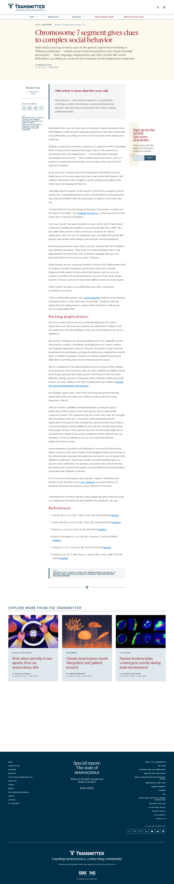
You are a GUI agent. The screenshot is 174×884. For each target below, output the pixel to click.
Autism (25, 119)
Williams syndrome (61, 576)
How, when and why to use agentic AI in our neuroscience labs (32, 663)
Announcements (158, 786)
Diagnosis (35, 121)
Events (11, 796)
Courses (12, 800)
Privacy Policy (159, 811)
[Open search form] (158, 7)
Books (11, 788)
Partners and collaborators (152, 769)
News (32, 17)
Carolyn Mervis (91, 298)
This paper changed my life (20, 777)
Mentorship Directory (156, 783)
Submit (150, 158)
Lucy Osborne (87, 482)
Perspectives (53, 17)
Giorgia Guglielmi (132, 674)
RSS (164, 794)
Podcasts (12, 781)
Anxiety (41, 118)
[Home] (87, 853)
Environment (71, 653)
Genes (31, 123)
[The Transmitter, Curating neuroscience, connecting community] (26, 7)
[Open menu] (164, 7)
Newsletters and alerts (155, 773)
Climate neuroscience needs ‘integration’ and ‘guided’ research (87, 663)
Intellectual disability (32, 124)
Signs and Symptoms (105, 574)
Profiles (12, 773)
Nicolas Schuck (23, 674)
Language (26, 126)
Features (12, 769)
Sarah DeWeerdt (77, 674)
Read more (87, 788)
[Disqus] (87, 718)
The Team (162, 766)
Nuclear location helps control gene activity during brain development (140, 663)
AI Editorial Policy (157, 807)
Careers (162, 790)
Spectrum (47, 25)
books (18, 792)
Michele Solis (45, 65)
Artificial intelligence (22, 653)
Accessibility (160, 815)
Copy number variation (93, 572)
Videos (11, 785)
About (155, 762)
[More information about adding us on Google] (84, 25)
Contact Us (161, 819)
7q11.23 (34, 118)
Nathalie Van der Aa (88, 213)
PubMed (114, 515)
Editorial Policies (157, 804)
